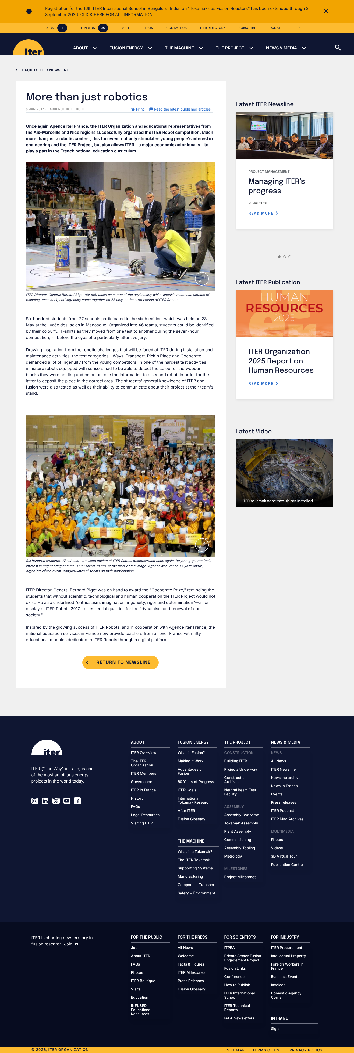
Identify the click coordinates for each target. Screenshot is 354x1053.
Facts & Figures (191, 964)
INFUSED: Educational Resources (141, 1010)
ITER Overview (144, 753)
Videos (277, 848)
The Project (230, 47)
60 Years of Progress (196, 782)
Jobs (135, 948)
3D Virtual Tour (284, 856)
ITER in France (143, 790)
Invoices (278, 985)
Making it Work (191, 761)
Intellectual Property (288, 956)
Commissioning (237, 840)
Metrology (233, 856)
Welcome (186, 956)
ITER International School (239, 995)
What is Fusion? (191, 753)
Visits (136, 989)
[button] (344, 44)
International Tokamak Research (194, 800)
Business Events (285, 977)
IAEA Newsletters (239, 1018)
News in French (284, 786)
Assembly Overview (241, 815)
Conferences (235, 977)
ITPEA (229, 948)
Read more (262, 213)
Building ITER (235, 761)
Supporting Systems (195, 868)
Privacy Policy (306, 1050)
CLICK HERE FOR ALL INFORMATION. (117, 14)
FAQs (135, 807)
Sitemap (236, 1050)
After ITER (186, 811)
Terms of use (267, 1050)
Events (277, 794)
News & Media (281, 47)
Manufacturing (190, 877)
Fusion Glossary (192, 819)
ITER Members (143, 774)
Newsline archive (286, 778)
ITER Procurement (286, 948)
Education (139, 998)
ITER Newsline (283, 769)
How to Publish (237, 985)
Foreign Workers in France (287, 966)
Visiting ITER (142, 823)
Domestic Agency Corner (286, 995)
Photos (277, 840)
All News (278, 761)
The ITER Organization (142, 763)
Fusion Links (235, 969)
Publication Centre (287, 865)
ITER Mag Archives (287, 819)
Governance (141, 782)
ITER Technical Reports (237, 1008)
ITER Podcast (282, 811)
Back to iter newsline (45, 70)
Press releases (283, 803)
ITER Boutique (143, 981)
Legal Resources (145, 815)
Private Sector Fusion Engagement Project (242, 958)
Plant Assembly (237, 832)
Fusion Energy (126, 47)
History (137, 798)
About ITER (140, 956)
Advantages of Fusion (190, 771)
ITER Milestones (192, 973)
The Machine (179, 47)
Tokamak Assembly (241, 823)
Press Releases (191, 981)
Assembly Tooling (239, 848)
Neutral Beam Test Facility (240, 792)
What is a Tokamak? (195, 852)
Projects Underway (240, 769)
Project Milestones (240, 877)
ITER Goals (187, 790)
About (80, 47)
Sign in (277, 1029)
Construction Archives (235, 780)
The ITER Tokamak (194, 860)
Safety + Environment (196, 893)
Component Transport (197, 885)
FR (298, 28)
